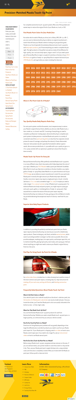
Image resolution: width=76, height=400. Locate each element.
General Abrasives (11, 126)
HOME (56, 22)
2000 (53, 77)
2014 (33, 73)
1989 (58, 82)
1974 (33, 91)
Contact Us (8, 375)
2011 (48, 73)
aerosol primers (60, 234)
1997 (69, 77)
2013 (38, 73)
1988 (63, 82)
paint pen (39, 139)
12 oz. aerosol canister (38, 184)
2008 (63, 73)
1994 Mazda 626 (28, 60)
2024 (33, 68)
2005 (28, 77)
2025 (28, 68)
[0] (67, 5)
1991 (48, 82)
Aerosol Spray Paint (11, 101)
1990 (53, 82)
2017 (69, 68)
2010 (53, 73)
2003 (38, 77)
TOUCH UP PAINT (63, 22)
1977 (69, 86)
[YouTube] (25, 396)
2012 (43, 73)
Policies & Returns (29, 374)
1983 (38, 86)
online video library (31, 277)
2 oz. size (52, 181)
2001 (48, 77)
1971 (48, 91)
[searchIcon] (8, 4)
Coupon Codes (28, 377)
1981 (48, 86)
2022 (43, 68)
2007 (69, 73)
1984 (33, 86)
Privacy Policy (28, 388)
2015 (28, 73)
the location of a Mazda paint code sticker (35, 300)
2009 (58, 73)
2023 (38, 68)
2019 (58, 68)
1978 (63, 86)
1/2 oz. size (33, 181)
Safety (8, 129)
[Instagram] (27, 396)
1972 (43, 91)
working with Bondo (45, 282)
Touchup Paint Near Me (30, 390)
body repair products (32, 47)
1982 (43, 86)
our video (57, 330)
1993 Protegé (27, 174)
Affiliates (26, 380)
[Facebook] (23, 396)
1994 (33, 82)
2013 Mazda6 (42, 166)
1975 (28, 91)
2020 (53, 68)
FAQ (25, 369)
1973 (38, 91)
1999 (58, 77)
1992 (43, 82)
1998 (63, 77)
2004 (33, 77)
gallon (46, 139)
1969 (58, 91)
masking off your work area (31, 282)
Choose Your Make (29, 367)
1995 (28, 82)
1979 (58, 86)
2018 (63, 68)
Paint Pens (9, 98)
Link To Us (27, 385)
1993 (38, 82)
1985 (28, 86)
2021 (48, 68)
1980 (53, 86)
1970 (53, 91)
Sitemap (26, 372)
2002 (43, 77)
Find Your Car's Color (12, 67)
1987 (69, 82)
